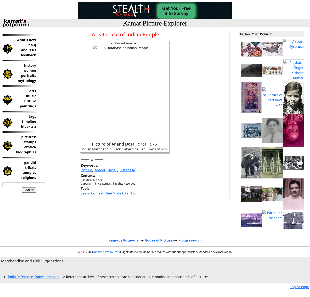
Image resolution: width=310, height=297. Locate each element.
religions (28, 177)
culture (30, 101)
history (30, 65)
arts (32, 91)
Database (127, 170)
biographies (26, 152)
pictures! (28, 137)
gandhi (30, 162)
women (29, 70)
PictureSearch (190, 240)
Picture (86, 170)
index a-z (28, 126)
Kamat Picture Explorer (155, 23)
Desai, (112, 170)
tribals (30, 167)
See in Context (92, 193)
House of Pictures (159, 240)
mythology (27, 80)
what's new (26, 40)
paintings (28, 106)
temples (29, 172)
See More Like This (121, 193)
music (31, 96)
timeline (29, 121)
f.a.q (32, 45)
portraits (28, 75)
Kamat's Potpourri (123, 240)
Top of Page (299, 287)
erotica (30, 147)
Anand (100, 170)
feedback (28, 55)
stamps (30, 142)
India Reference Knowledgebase (33, 276)
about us (28, 50)
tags (32, 116)
